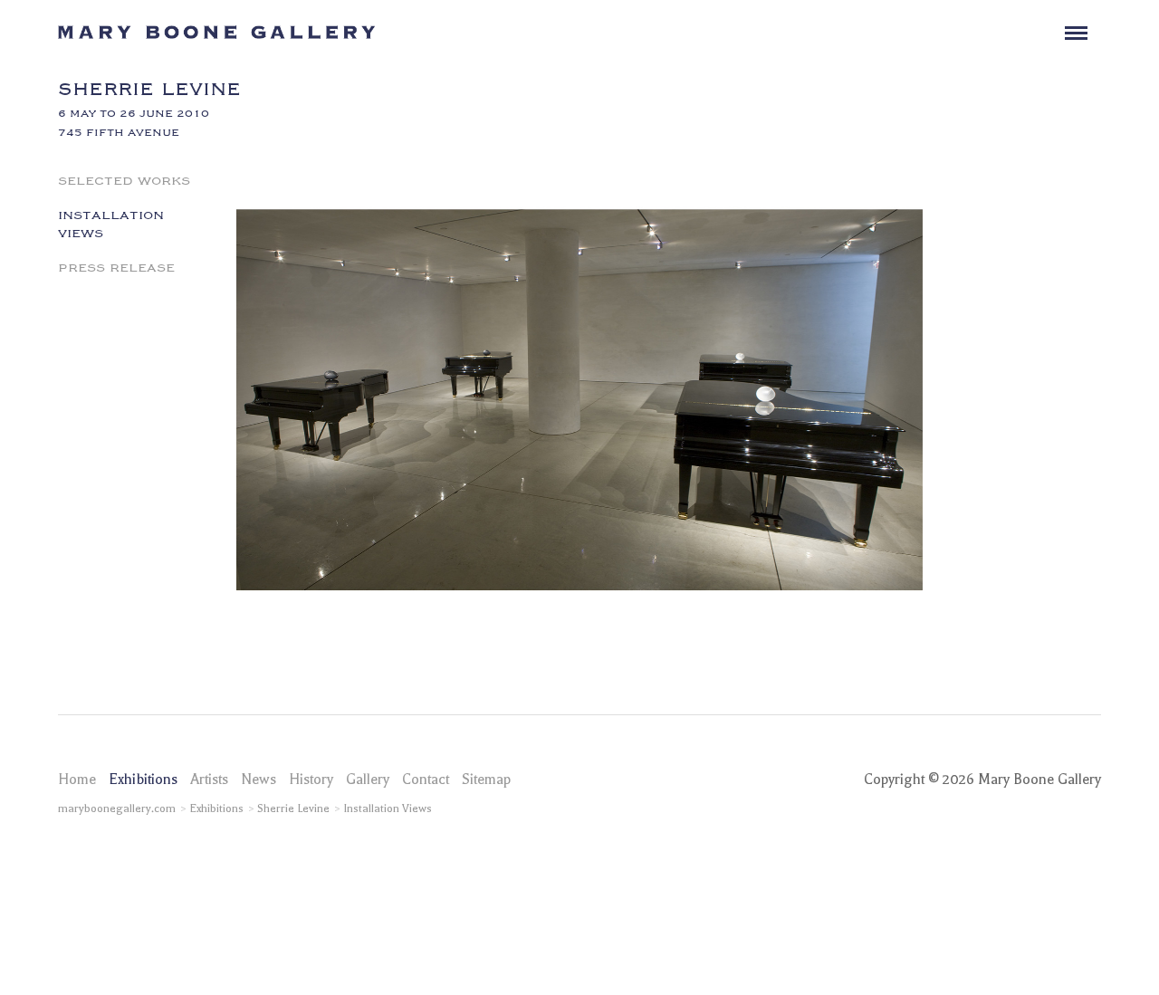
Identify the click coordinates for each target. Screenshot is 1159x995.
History (311, 779)
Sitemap (486, 779)
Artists (209, 779)
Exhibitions (143, 779)
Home (77, 779)
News (258, 779)
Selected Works (124, 179)
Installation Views (111, 222)
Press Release (116, 266)
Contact (425, 779)
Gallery (367, 779)
